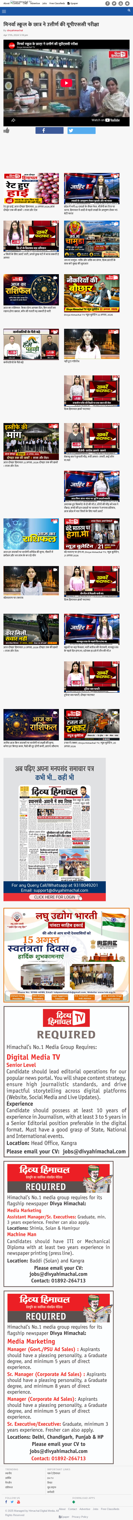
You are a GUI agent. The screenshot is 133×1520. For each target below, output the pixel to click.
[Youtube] (120, 4)
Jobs (44, 3)
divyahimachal (15, 30)
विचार (49, 1483)
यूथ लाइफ (51, 1487)
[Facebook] (107, 4)
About (6, 3)
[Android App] (127, 4)
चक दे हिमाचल (53, 1473)
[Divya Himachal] (23, 2)
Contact (72, 1509)
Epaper (74, 3)
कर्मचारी (50, 1492)
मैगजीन (8, 1483)
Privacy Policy (80, 1516)
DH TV (50, 1478)
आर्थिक (8, 1478)
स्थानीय (8, 1473)
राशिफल (9, 1487)
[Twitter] (114, 4)
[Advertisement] (68, 144)
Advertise (84, 1509)
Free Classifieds (57, 3)
